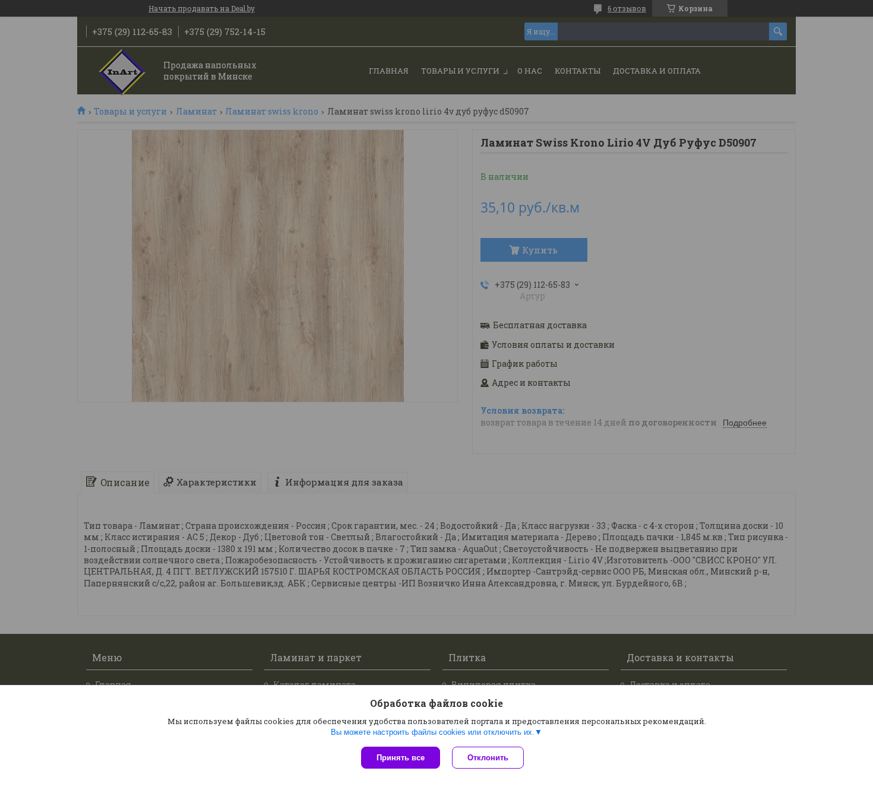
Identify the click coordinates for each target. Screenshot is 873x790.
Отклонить (487, 757)
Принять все (401, 757)
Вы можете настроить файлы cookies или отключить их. (432, 732)
